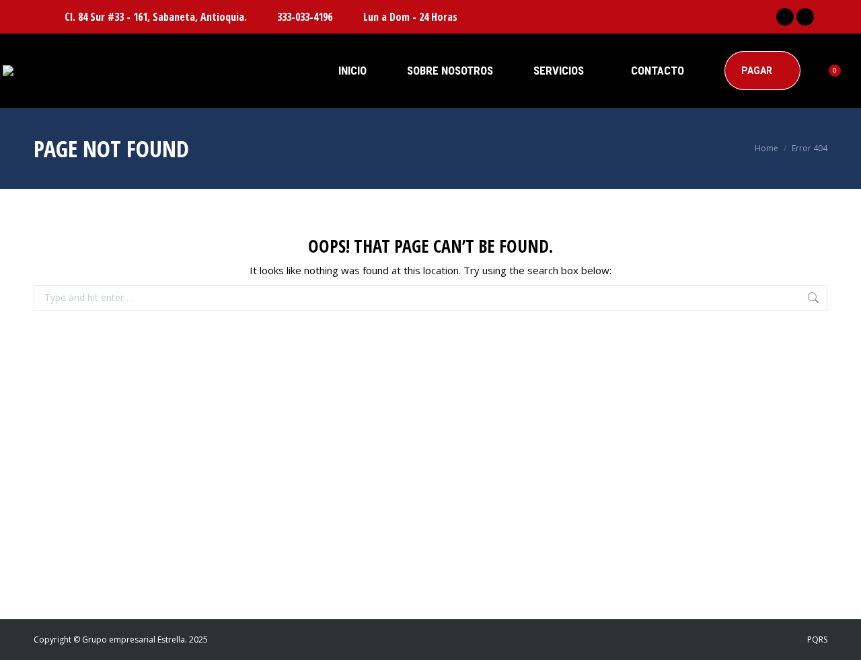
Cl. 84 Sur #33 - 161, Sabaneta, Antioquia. (156, 16)
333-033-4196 (304, 16)
